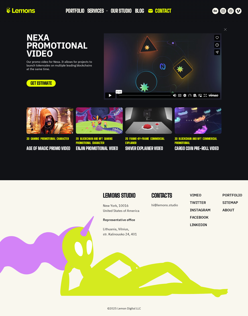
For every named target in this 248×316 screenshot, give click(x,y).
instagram (200, 210)
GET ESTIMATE (41, 83)
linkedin (198, 224)
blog (139, 11)
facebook (199, 217)
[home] (21, 10)
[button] (97, 11)
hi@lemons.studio (164, 205)
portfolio (75, 11)
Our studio (121, 11)
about (228, 210)
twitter (198, 202)
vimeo (195, 195)
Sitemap (230, 202)
